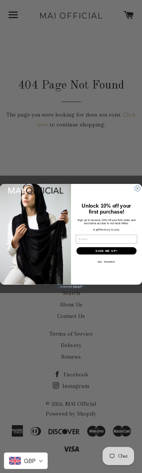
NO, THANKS (106, 262)
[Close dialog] (137, 188)
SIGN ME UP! (106, 250)
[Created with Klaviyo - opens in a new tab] (71, 287)
